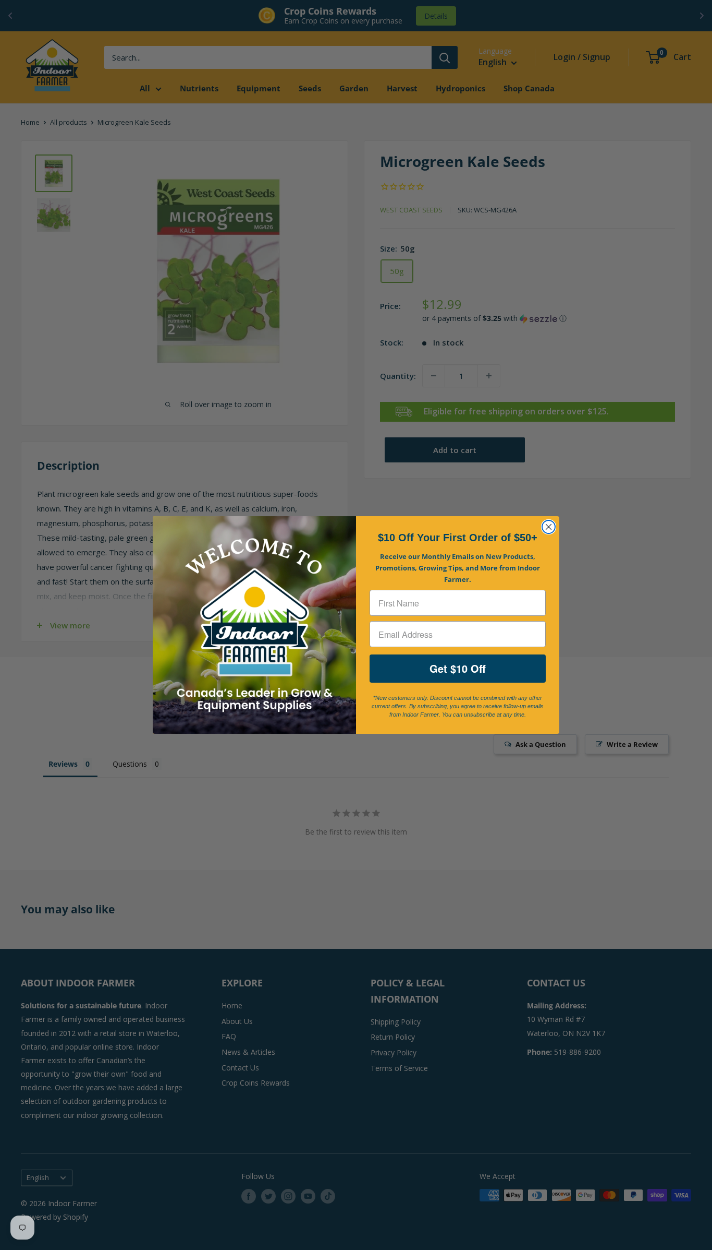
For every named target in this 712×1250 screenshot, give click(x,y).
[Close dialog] (548, 526)
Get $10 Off (457, 668)
